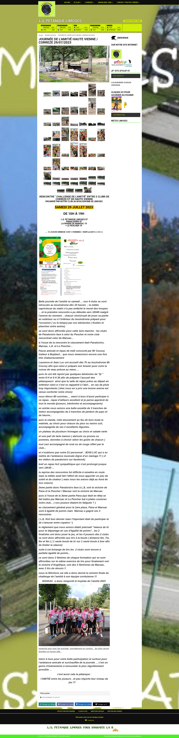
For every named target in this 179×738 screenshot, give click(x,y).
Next (107, 64)
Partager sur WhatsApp (49, 704)
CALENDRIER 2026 (119, 115)
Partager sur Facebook (67, 704)
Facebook (90, 720)
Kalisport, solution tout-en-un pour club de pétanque (126, 736)
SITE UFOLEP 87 (122, 71)
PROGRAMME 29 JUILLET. (51, 697)
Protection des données (66, 711)
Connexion (127, 21)
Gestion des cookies (114, 711)
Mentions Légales (97, 711)
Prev (41, 64)
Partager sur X (102, 704)
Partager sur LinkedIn (85, 704)
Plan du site (82, 711)
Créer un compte (136, 21)
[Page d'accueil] (46, 9)
